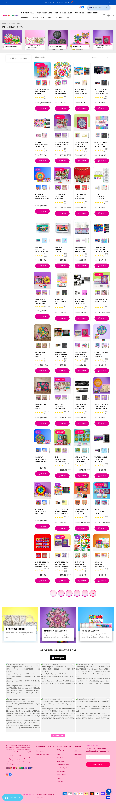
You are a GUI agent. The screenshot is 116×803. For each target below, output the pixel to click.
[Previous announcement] (6, 2)
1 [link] (53, 593)
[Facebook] (82, 7)
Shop (43, 108)
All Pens (77, 751)
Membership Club (63, 768)
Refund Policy (61, 771)
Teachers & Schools (42, 754)
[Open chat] (108, 791)
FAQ (58, 754)
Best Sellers (16, 24)
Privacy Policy (61, 775)
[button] (26, 17)
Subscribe (98, 764)
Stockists (60, 758)
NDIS (58, 778)
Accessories (78, 758)
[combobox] (44, 7)
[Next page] (92, 593)
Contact (60, 781)
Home (5, 24)
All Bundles (78, 754)
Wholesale (60, 761)
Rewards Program (63, 764)
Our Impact (40, 751)
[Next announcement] (109, 2)
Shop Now (73, 2)
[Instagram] (80, 7)
